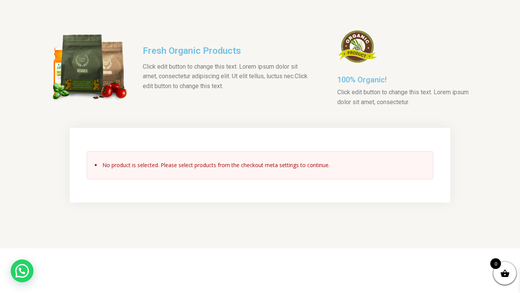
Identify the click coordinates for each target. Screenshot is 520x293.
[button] (22, 270)
